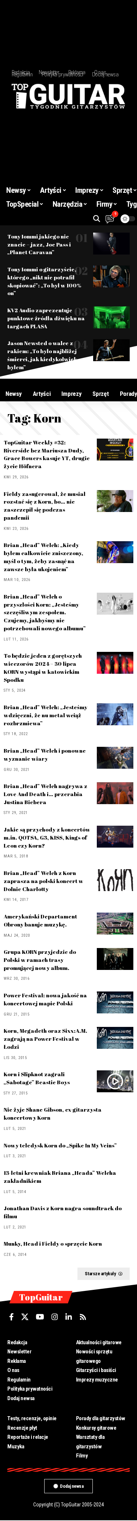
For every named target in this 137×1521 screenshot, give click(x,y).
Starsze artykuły (100, 1273)
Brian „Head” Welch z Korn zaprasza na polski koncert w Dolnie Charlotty (43, 881)
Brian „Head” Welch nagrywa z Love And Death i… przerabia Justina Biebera (45, 794)
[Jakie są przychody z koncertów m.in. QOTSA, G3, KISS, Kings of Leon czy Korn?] (115, 837)
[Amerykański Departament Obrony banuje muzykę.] (115, 924)
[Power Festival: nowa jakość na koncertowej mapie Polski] (115, 1002)
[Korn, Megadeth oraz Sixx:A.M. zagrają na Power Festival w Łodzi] (115, 1038)
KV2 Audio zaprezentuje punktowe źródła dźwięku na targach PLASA (46, 318)
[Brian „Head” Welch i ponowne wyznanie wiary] (115, 758)
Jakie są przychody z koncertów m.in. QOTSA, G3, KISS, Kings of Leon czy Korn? (47, 837)
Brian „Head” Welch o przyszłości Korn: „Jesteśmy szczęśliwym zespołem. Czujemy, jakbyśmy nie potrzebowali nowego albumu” (45, 612)
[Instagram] (55, 1317)
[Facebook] (11, 1317)
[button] (96, 218)
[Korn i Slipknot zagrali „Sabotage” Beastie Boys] (115, 1081)
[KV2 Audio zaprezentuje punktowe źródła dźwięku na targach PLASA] (111, 317)
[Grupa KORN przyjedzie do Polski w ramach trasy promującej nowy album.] (115, 959)
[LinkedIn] (69, 1317)
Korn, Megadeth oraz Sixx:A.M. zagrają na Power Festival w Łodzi (45, 1038)
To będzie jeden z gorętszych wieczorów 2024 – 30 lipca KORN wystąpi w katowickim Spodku (43, 667)
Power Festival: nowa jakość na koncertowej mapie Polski (45, 999)
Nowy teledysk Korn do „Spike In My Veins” (60, 1145)
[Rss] (82, 1317)
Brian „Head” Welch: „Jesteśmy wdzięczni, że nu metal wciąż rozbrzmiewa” (45, 715)
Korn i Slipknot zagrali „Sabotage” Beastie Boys (37, 1078)
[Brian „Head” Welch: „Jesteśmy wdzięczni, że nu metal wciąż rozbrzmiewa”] (115, 714)
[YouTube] (40, 1317)
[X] (24, 1317)
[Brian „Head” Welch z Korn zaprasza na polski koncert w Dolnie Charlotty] (115, 880)
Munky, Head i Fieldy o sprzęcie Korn (53, 1243)
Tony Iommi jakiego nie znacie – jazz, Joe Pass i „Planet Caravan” (39, 244)
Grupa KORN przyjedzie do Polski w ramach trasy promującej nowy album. (40, 959)
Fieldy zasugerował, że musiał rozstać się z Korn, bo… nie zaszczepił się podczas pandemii (44, 505)
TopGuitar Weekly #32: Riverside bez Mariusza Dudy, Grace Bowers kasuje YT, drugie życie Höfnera (47, 454)
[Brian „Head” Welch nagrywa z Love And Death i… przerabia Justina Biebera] (115, 793)
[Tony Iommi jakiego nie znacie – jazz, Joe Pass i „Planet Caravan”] (111, 244)
